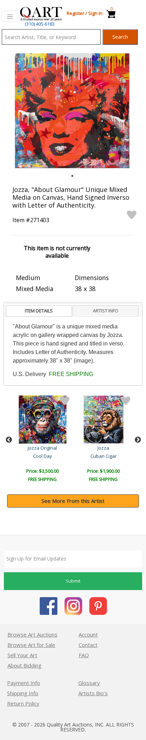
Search (120, 36)
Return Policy (23, 703)
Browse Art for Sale (31, 644)
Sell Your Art (22, 655)
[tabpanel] (72, 111)
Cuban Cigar (103, 456)
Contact (88, 644)
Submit (73, 581)
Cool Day (42, 456)
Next (137, 440)
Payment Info (23, 682)
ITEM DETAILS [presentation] (39, 310)
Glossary (89, 682)
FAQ (84, 655)
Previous (8, 440)
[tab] (39, 311)
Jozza (103, 448)
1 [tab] (72, 175)
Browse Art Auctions (32, 634)
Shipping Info (22, 693)
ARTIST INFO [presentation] (105, 310)
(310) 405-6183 (40, 24)
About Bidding (24, 665)
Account (88, 634)
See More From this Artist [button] (73, 500)
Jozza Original (42, 448)
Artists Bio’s (93, 693)
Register (75, 13)
